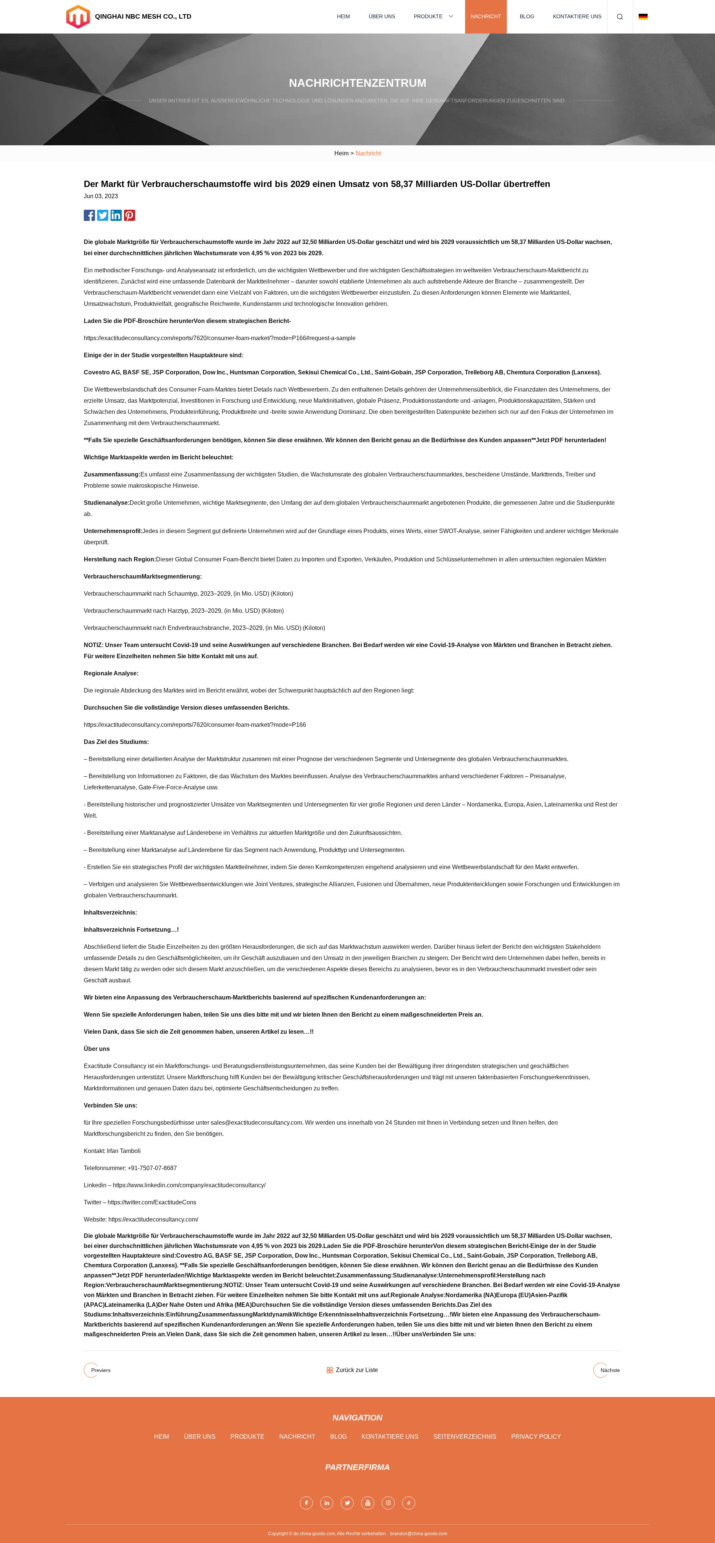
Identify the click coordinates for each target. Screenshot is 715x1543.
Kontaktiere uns (577, 16)
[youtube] (367, 1502)
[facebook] (306, 1502)
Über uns (382, 16)
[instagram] (388, 1502)
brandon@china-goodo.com (418, 1533)
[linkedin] (326, 1502)
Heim (343, 16)
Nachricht (486, 16)
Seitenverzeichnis (464, 1436)
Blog (527, 16)
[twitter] (347, 1502)
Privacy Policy (536, 1436)
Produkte (428, 16)
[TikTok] (408, 1502)
